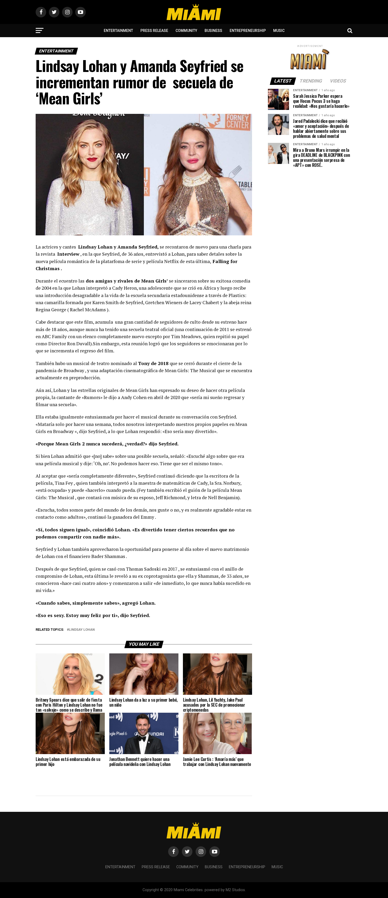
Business (213, 30)
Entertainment (118, 30)
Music (279, 30)
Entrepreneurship (248, 30)
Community (186, 30)
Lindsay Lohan (82, 630)
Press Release (154, 30)
